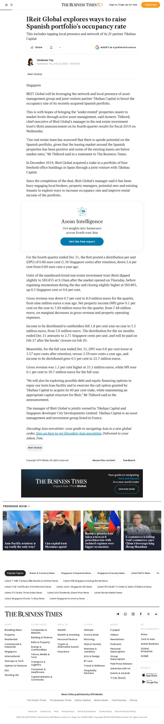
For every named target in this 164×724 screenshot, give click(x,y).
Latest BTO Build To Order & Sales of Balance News (124, 586)
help (56, 711)
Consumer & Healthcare (38, 671)
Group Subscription (117, 658)
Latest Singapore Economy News (67, 598)
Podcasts (115, 644)
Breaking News (13, 630)
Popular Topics (15, 573)
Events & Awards (120, 673)
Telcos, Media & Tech (40, 656)
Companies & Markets (39, 631)
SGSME (144, 656)
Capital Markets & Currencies (41, 678)
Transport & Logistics (38, 663)
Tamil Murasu (119, 700)
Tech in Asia (148, 639)
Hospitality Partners (90, 672)
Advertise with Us (120, 668)
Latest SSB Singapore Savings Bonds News (85, 580)
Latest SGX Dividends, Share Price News (68, 592)
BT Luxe (88, 661)
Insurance (63, 651)
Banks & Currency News (42, 573)
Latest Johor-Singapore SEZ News (74, 586)
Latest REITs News (140, 573)
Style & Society (92, 644)
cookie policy (105, 711)
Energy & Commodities (39, 648)
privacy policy (68, 711)
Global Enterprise (146, 650)
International (12, 656)
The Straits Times (36, 700)
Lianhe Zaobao (83, 700)
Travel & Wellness (94, 665)
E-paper (115, 630)
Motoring (89, 639)
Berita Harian (101, 700)
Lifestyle (88, 630)
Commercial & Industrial (13, 645)
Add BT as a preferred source (118, 47)
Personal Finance (67, 639)
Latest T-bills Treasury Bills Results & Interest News (31, 580)
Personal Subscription (117, 650)
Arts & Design (92, 656)
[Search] (11, 4)
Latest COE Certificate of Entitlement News (28, 586)
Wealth (61, 630)
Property (10, 634)
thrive (144, 634)
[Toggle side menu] (6, 4)
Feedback (129, 460)
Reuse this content (104, 460)
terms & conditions (87, 711)
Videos (114, 634)
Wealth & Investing (68, 634)
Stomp (133, 700)
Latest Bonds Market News (108, 592)
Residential (11, 639)
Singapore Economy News (111, 573)
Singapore (11, 651)
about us (32, 711)
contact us (45, 711)
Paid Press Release (121, 663)
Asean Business (150, 643)
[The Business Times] (79, 5)
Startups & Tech (14, 661)
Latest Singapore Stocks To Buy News (24, 598)
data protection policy (125, 711)
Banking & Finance (41, 637)
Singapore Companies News (76, 573)
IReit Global (35, 74)
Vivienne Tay (45, 60)
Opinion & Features (16, 665)
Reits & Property (40, 642)
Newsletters (117, 639)
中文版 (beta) (118, 678)
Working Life (12, 675)
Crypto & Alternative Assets (68, 645)
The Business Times (60, 700)
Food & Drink (91, 634)
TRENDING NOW (15, 506)
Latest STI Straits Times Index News (23, 592)
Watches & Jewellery (90, 650)
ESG (7, 670)
